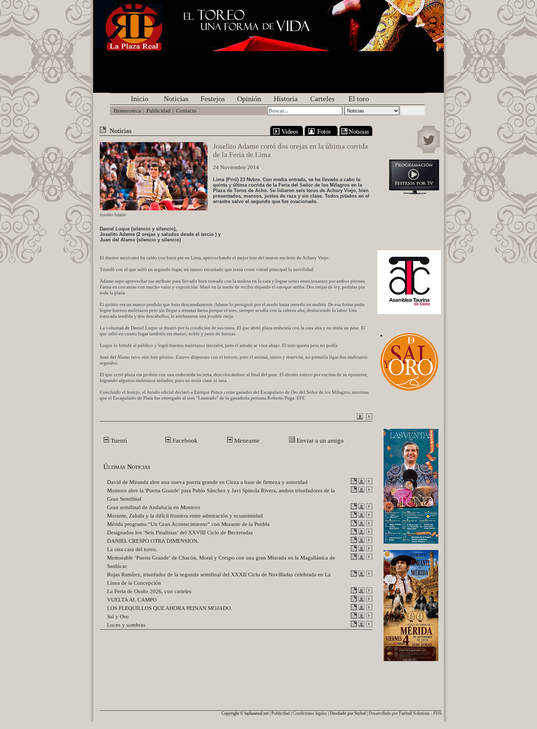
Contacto (186, 111)
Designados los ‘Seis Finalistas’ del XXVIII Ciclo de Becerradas (180, 532)
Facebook (184, 440)
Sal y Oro (118, 616)
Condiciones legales (310, 713)
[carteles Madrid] (411, 485)
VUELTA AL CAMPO (132, 600)
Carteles (322, 99)
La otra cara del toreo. (132, 549)
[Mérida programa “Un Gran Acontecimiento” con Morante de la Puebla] (354, 524)
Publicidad (158, 111)
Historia (286, 99)
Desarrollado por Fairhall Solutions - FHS (405, 713)
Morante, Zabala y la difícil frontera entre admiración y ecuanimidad (185, 516)
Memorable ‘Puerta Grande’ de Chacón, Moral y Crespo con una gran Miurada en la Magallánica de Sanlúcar (221, 562)
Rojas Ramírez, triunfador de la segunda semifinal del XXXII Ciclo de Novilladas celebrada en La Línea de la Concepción (219, 579)
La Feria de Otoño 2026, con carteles (149, 591)
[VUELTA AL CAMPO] (354, 600)
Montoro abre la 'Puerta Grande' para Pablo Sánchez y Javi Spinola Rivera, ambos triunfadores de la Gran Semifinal (221, 495)
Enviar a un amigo (319, 440)
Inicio (139, 99)
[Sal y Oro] (354, 617)
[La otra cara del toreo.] (354, 550)
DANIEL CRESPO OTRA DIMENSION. (153, 541)
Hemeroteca (127, 111)
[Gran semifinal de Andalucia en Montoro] (354, 508)
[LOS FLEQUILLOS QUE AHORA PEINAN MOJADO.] (354, 608)
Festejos (213, 99)
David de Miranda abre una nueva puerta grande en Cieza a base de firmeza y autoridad (207, 482)
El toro (359, 99)
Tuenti (118, 440)
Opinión (249, 99)
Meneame (246, 440)
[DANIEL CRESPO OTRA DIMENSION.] (354, 541)
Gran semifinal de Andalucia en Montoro (153, 507)
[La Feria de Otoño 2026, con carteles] (354, 592)
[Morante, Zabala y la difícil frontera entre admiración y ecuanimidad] (354, 516)
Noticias (176, 99)
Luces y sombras (126, 625)
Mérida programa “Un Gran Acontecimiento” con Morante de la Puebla (188, 524)
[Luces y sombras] (354, 625)
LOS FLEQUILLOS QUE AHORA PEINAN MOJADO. (169, 608)
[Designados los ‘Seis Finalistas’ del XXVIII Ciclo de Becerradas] (354, 533)
